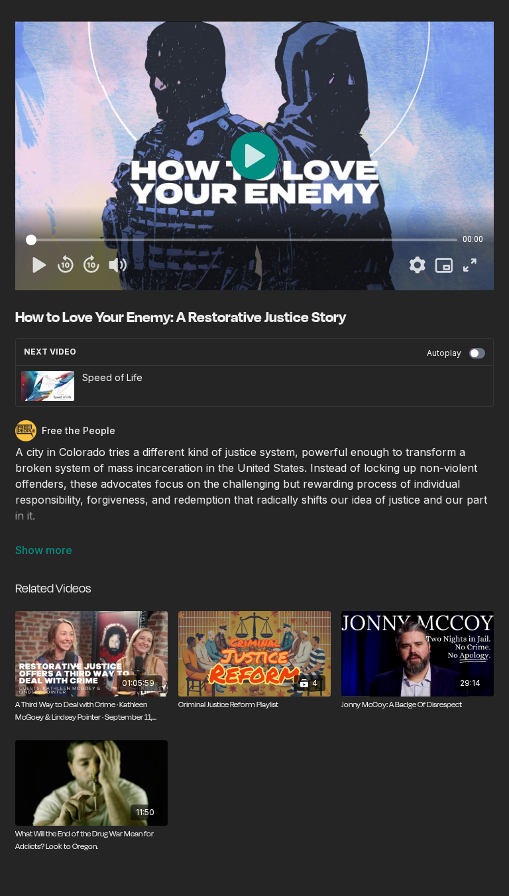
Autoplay (444, 353)
